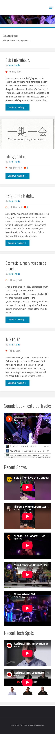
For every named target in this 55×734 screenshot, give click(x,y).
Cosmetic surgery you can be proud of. (26, 266)
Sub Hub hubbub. (18, 60)
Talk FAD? (13, 339)
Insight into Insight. (20, 196)
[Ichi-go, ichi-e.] (27, 134)
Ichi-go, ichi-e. (15, 156)
